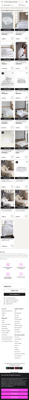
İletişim (3, 315)
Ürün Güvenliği (5, 332)
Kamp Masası (17, 358)
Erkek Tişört (17, 329)
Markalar (4, 313)
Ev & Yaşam (6, 8)
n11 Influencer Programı (7, 341)
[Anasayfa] (2, 8)
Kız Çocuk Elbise (18, 339)
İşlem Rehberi (5, 328)
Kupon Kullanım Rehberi (7, 337)
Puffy (6, 257)
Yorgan (26, 8)
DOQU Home (10, 257)
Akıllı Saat (16, 317)
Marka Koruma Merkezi (7, 311)
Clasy (9, 255)
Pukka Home (13, 255)
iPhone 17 (16, 341)
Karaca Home (17, 253)
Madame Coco (23, 253)
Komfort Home (20, 255)
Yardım (3, 322)
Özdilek (4, 253)
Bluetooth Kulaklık (18, 325)
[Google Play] (10, 368)
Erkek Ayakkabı (17, 327)
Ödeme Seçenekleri (6, 324)
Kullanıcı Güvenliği (6, 330)
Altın (15, 311)
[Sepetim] (26, 1)
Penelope (6, 255)
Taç (7, 253)
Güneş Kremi (17, 351)
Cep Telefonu (17, 332)
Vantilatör (16, 349)
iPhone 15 (16, 337)
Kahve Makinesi (18, 356)
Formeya (2, 255)
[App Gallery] (19, 368)
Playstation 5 (17, 321)
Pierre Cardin (11, 253)
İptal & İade (4, 326)
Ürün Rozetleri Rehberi (7, 339)
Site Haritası (4, 335)
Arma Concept (21, 257)
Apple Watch (17, 323)
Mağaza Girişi (14, 290)
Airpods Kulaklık (18, 319)
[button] (6, 57)
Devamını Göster (3, 258)
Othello (26, 257)
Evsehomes (2, 257)
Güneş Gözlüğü (17, 343)
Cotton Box (25, 255)
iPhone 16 (16, 345)
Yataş (1, 253)
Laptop (16, 347)
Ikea (14, 257)
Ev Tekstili (12, 8)
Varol (17, 257)
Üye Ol (3, 320)
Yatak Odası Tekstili (19, 8)
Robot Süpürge (17, 313)
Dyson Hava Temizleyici (19, 353)
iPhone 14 (16, 315)
